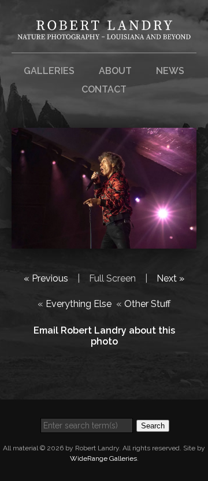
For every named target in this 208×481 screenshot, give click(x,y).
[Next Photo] (104, 241)
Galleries (49, 70)
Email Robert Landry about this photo (104, 336)
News (170, 70)
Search (153, 425)
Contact (104, 89)
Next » (170, 278)
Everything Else (79, 303)
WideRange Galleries (103, 458)
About (115, 70)
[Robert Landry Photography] (104, 32)
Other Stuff (147, 303)
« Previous (46, 278)
